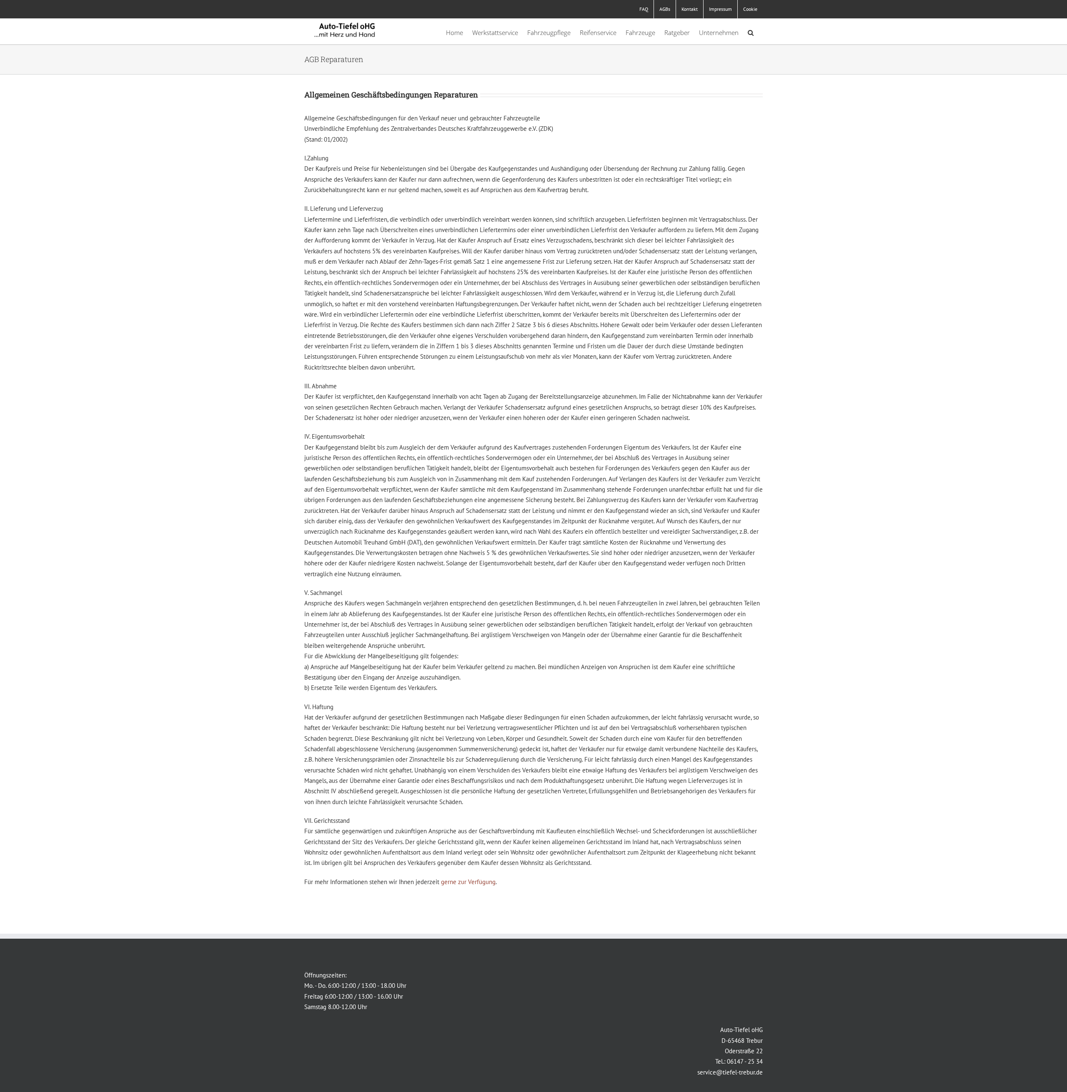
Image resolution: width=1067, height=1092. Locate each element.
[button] (751, 31)
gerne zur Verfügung (468, 882)
